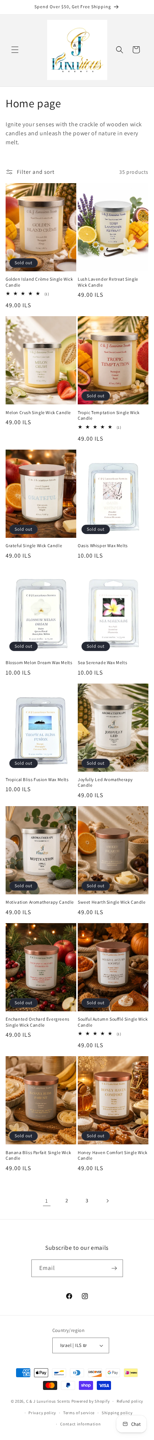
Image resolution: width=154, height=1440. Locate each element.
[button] (15, 49)
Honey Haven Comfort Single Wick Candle (113, 1155)
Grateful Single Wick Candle (34, 545)
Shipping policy (117, 1412)
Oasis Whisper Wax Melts (103, 545)
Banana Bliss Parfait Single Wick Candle (38, 1155)
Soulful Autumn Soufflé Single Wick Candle (113, 1022)
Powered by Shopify (90, 1401)
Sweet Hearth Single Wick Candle (112, 902)
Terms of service (79, 1412)
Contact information (80, 1424)
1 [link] (46, 1200)
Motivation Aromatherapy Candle (40, 902)
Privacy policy (42, 1412)
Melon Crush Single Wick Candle (38, 412)
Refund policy (130, 1401)
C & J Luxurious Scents (48, 1401)
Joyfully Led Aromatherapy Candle (105, 782)
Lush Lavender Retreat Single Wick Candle (108, 282)
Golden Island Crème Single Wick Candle (39, 282)
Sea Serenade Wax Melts (102, 662)
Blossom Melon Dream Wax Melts (39, 662)
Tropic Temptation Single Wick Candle (108, 415)
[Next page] (107, 1201)
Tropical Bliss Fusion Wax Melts (37, 779)
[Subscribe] (114, 1268)
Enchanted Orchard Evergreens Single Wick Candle (38, 1022)
